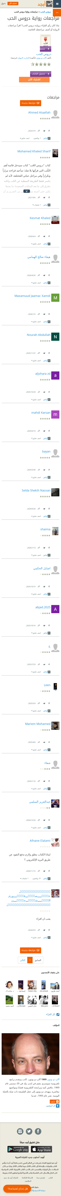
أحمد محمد (10, 1006)
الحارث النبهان (23, 57)
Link (38, 130)
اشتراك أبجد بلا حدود (11, 1177)
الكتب (50, 1177)
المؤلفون (28, 1180)
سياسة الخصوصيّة (38, 1190)
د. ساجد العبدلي (9, 991)
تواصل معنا (41, 1177)
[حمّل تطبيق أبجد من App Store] (41, 1149)
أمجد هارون (55, 991)
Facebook (49, 130)
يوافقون (37, 138)
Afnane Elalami (40, 841)
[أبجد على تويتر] (29, 1131)
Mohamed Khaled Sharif (54, 1006)
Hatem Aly (32, 991)
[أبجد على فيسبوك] (37, 1131)
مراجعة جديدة (28, 103)
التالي (22, 960)
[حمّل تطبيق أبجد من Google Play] (18, 1149)
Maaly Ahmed (20, 1006)
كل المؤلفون (50, 1105)
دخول (3, 3)
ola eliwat (44, 991)
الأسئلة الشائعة (27, 1177)
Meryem (44, 1006)
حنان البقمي (32, 1006)
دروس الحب (45, 11)
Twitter (44, 130)
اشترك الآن (34, 79)
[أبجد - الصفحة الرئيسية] (41, 4)
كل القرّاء (51, 1014)
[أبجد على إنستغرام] (20, 1131)
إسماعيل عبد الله (20, 991)
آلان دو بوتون (41, 57)
